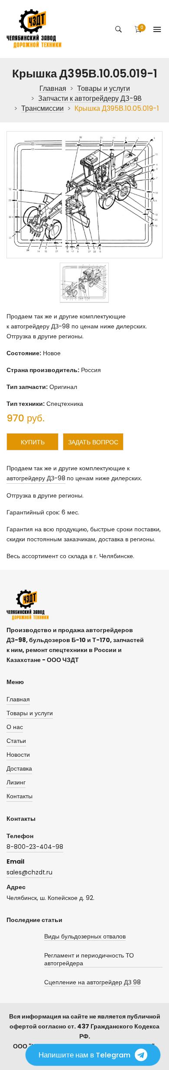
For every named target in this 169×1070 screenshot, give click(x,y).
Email (15, 861)
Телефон (19, 836)
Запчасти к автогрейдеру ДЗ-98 (90, 99)
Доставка (19, 768)
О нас (14, 727)
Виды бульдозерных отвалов (85, 936)
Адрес (16, 887)
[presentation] (84, 283)
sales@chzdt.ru (29, 872)
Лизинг (16, 782)
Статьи (16, 740)
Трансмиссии (42, 108)
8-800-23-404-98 (34, 846)
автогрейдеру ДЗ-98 (35, 478)
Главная (52, 89)
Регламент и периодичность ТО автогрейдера (89, 959)
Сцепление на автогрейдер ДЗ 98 (92, 982)
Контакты (19, 796)
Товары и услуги (103, 89)
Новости (18, 754)
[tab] (84, 282)
